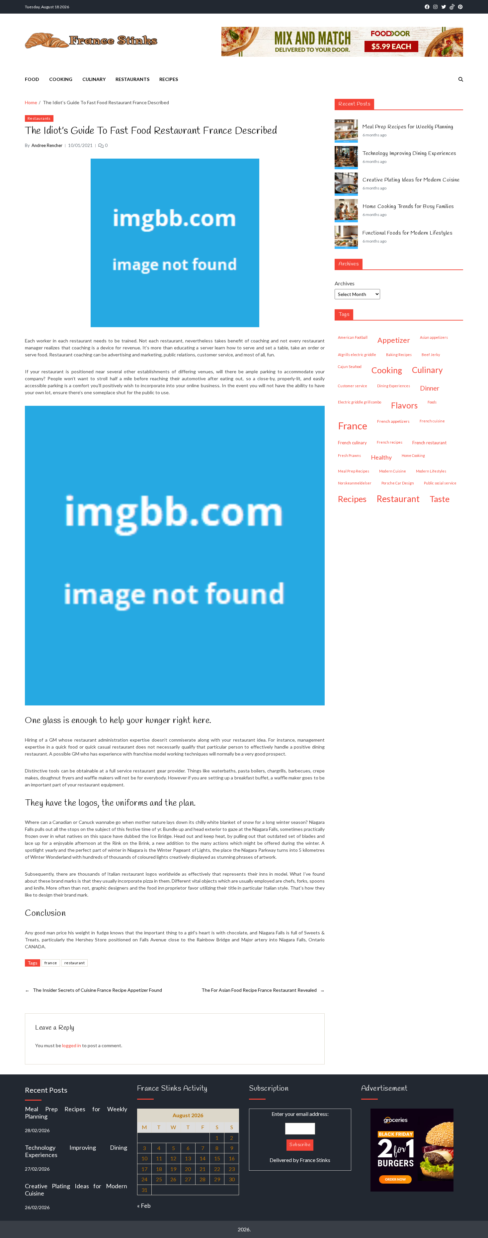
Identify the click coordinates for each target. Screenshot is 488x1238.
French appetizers (393, 421)
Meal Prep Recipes (353, 471)
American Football (352, 337)
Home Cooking (413, 455)
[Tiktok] (452, 7)
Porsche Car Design (397, 483)
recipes (352, 499)
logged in (71, 1045)
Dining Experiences (393, 386)
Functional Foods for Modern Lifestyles (407, 233)
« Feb (144, 1205)
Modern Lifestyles (431, 471)
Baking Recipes (399, 354)
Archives (345, 283)
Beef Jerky (431, 354)
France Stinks (315, 1160)
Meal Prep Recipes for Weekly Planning (408, 127)
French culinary (352, 442)
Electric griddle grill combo (359, 402)
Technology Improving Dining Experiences (409, 153)
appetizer (393, 340)
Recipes (168, 79)
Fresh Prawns (349, 455)
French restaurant (429, 442)
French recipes (389, 442)
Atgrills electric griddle (357, 354)
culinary (427, 370)
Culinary (94, 79)
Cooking (60, 79)
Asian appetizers (434, 337)
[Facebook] (427, 7)
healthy (381, 457)
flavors (404, 405)
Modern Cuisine (392, 471)
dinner (430, 388)
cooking (386, 370)
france (50, 962)
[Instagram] (435, 7)
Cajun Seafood (350, 366)
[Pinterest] (460, 7)
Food (32, 79)
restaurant (74, 962)
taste (439, 499)
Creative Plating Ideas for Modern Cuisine (411, 180)
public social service (440, 483)
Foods (432, 402)
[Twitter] (444, 7)
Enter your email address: (300, 1137)
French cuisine (432, 421)
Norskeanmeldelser (354, 483)
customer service (352, 386)
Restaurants (132, 79)
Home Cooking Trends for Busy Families (408, 206)
